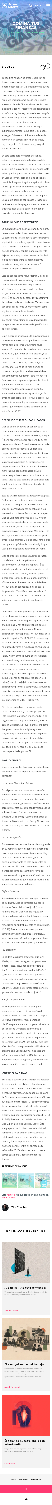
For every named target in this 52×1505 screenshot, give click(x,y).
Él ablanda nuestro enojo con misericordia (26, 1431)
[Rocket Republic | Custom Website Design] (26, 1499)
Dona (39, 5)
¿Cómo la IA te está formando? (26, 1278)
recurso (11, 1194)
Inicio (14, 1479)
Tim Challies (8, 1197)
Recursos (24, 1479)
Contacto (36, 1479)
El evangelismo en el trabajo (26, 1354)
